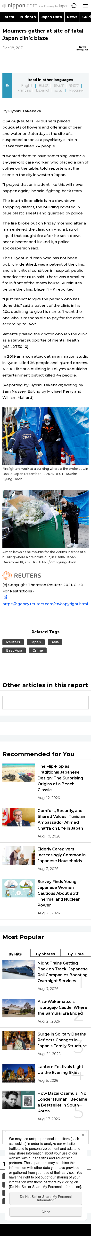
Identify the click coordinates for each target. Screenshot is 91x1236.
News (72, 17)
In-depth (28, 17)
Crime (38, 650)
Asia (55, 642)
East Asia (14, 650)
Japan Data (51, 17)
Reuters (13, 642)
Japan (36, 642)
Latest (8, 17)
